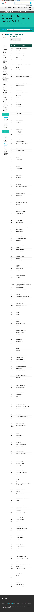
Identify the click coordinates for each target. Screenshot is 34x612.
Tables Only (5, 126)
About (6, 7)
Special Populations (4, 84)
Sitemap (18, 603)
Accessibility (10, 603)
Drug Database (14, 7)
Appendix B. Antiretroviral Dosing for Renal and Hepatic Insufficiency (5, 105)
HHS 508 (18, 606)
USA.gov (3, 607)
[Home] (4, 3)
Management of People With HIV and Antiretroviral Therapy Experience (5, 75)
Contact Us (29, 7)
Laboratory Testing (4, 55)
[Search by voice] (29, 3)
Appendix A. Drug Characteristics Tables (5, 100)
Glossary (19, 7)
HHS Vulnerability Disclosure (27, 603)
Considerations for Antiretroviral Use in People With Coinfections (5, 88)
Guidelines (9, 7)
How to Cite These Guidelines (5, 148)
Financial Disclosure (4, 42)
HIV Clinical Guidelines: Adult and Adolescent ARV (18, 11)
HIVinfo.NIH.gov (4, 606)
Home (3, 7)
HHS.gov (8, 606)
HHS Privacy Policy (22, 606)
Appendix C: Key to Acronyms (5, 110)
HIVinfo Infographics (6, 141)
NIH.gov (10, 606)
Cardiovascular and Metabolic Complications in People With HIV (5, 80)
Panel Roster (5, 39)
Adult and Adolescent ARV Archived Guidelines (6, 153)
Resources (25, 7)
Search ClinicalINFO (30, 3)
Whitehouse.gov (28, 606)
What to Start (5, 71)
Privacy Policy (21, 603)
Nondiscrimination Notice (5, 603)
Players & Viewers (14, 606)
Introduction (5, 49)
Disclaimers (14, 603)
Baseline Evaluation (4, 52)
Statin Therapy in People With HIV (5, 46)
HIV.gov (31, 5)
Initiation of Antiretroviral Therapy (5, 61)
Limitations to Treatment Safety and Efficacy (5, 93)
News (22, 7)
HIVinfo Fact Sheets (5, 138)
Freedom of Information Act (8, 607)
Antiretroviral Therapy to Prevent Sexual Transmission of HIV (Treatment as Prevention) (5, 67)
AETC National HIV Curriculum (6, 144)
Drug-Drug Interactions (4, 97)
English (29, 10)
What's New (4, 37)
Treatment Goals (4, 58)
